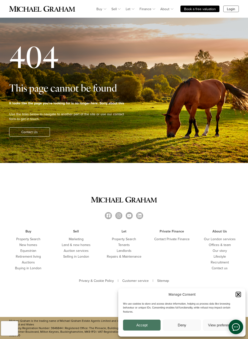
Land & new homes (76, 244)
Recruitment (220, 262)
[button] (238, 294)
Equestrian (28, 250)
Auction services (76, 250)
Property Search (28, 239)
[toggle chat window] (236, 327)
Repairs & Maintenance (124, 256)
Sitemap (163, 280)
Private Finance (172, 231)
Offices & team (220, 244)
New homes (28, 244)
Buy (99, 9)
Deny (182, 325)
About (164, 9)
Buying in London (28, 268)
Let (128, 9)
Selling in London (76, 256)
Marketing (76, 239)
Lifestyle (220, 256)
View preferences (222, 325)
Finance (145, 9)
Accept (141, 325)
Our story (220, 250)
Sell (114, 9)
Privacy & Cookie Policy (96, 280)
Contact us (220, 268)
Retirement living (28, 256)
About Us (219, 231)
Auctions (28, 262)
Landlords (124, 250)
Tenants (124, 244)
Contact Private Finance (172, 239)
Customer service (135, 280)
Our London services (220, 239)
